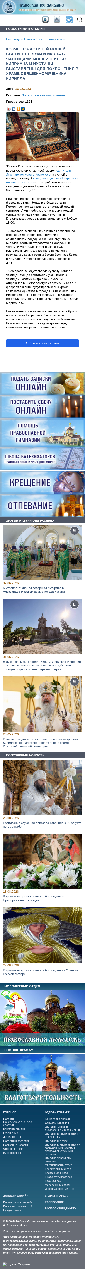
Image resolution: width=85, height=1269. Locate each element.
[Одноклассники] (18, 108)
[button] (80, 20)
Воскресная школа (56, 1172)
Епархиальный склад (58, 1169)
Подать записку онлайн (17, 1202)
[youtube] (57, 19)
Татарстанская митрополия (43, 95)
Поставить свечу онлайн (18, 1206)
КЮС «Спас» (53, 1181)
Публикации (10, 1133)
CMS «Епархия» (59, 1231)
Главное (29, 39)
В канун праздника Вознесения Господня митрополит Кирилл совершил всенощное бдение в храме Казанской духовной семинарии (41, 742)
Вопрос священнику (60, 1208)
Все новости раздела (44, 343)
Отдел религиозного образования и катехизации (62, 1128)
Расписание (54, 1202)
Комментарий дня (14, 1129)
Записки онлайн (16, 1195)
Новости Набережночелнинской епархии (17, 1122)
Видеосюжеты (12, 1152)
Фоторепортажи (13, 1148)
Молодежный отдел (57, 1184)
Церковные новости (15, 1145)
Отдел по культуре (56, 1141)
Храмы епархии (57, 1195)
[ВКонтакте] (14, 108)
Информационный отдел (60, 1188)
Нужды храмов (12, 1210)
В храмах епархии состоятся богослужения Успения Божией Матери (40, 972)
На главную (14, 39)
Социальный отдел (57, 1122)
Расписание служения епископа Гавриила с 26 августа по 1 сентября (42, 824)
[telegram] (69, 19)
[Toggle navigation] (5, 20)
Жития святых (12, 1136)
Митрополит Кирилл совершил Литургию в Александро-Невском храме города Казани (34, 590)
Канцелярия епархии (58, 1119)
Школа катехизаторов (58, 1177)
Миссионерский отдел (58, 1165)
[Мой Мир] (23, 108)
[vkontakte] (45, 19)
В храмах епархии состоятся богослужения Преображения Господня (34, 898)
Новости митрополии (51, 39)
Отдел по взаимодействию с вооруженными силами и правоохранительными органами (62, 1149)
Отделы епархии (57, 1112)
